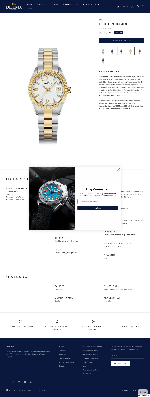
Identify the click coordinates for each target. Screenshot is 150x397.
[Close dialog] (118, 169)
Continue (97, 208)
